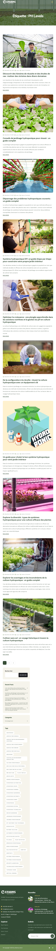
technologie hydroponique (14, 866)
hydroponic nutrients (13, 796)
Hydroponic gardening (13, 792)
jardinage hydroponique (13, 816)
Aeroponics (9, 732)
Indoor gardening (11, 813)
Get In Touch (4, 931)
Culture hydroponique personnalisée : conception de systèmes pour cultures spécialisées (15, 699)
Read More (6, 90)
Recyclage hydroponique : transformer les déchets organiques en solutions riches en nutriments (16, 704)
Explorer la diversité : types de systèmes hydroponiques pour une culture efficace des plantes (27, 518)
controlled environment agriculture (13, 758)
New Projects (4, 925)
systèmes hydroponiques (13, 859)
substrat (23, 849)
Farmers (3, 934)
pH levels (9, 839)
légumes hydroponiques (13, 819)
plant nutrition (20, 839)
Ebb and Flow (10, 772)
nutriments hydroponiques (14, 833)
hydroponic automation (13, 782)
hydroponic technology (13, 809)
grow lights (10, 776)
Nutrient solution (11, 829)
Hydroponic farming (12, 789)
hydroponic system (12, 806)
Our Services (4, 928)
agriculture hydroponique (14, 744)
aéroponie (9, 754)
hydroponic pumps (11, 799)
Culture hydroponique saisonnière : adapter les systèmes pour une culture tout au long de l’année (15, 709)
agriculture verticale (13, 751)
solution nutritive (12, 849)
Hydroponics (10, 803)
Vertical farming (11, 873)
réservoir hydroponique (13, 843)
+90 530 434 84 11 (8, 906)
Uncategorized (9, 721)
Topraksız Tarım (11, 869)
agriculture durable (12, 736)
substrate (9, 853)
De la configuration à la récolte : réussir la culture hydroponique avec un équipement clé (25, 381)
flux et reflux (21, 772)
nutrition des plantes (12, 836)
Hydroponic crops (11, 786)
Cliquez (52, 936)
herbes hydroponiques (13, 779)
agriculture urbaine (12, 747)
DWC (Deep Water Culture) (14, 769)
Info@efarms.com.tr (8, 909)
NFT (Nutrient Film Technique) (15, 823)
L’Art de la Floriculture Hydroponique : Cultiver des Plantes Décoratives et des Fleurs (15, 689)
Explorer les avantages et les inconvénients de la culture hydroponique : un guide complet (25, 578)
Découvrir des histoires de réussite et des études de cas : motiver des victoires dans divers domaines (26, 74)
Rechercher (9, 671)
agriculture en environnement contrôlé (15, 740)
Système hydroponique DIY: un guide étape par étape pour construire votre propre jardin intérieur (27, 260)
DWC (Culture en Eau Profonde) (15, 766)
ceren (17, 70)
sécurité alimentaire (12, 863)
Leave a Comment (25, 70)
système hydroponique (13, 856)
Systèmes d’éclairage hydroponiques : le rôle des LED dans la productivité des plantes (15, 694)
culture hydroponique (13, 762)
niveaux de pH (10, 826)
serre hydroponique (12, 846)
